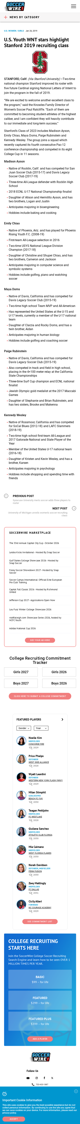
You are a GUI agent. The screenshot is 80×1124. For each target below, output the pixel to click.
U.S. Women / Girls (14, 31)
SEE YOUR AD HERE (40, 640)
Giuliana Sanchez (39, 828)
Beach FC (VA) (36, 798)
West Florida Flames (40, 853)
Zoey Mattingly (37, 883)
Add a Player (40, 1039)
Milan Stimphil (37, 792)
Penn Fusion (35, 871)
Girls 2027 (20, 672)
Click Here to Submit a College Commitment (40, 696)
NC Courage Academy (40, 907)
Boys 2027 (21, 683)
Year (38, 728)
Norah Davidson (38, 865)
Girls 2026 (59, 672)
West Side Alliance (39, 762)
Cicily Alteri (35, 901)
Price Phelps (36, 756)
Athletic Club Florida (40, 835)
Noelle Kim (35, 738)
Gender (22, 728)
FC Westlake (35, 817)
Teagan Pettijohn (39, 810)
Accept (14, 1119)
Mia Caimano (36, 847)
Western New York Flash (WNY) (46, 780)
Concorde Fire (36, 744)
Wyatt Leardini (37, 774)
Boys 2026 (59, 683)
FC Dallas (34, 889)
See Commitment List (40, 921)
